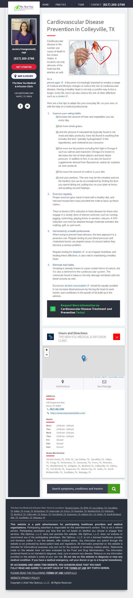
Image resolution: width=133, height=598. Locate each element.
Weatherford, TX (95, 511)
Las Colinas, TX (99, 507)
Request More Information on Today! (86, 308)
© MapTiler (104, 377)
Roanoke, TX (80, 511)
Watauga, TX (39, 517)
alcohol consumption (75, 285)
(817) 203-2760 (114, 4)
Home (45, 4)
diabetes (77, 251)
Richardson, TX (41, 511)
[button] (84, 358)
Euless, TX (46, 514)
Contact (96, 4)
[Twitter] (27, 105)
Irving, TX (28, 511)
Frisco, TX (68, 511)
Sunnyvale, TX (56, 511)
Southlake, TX (25, 517)
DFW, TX (87, 507)
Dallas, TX (18, 511)
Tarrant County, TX (74, 507)
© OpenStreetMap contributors (116, 377)
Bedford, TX (19, 514)
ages (57, 82)
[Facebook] (20, 105)
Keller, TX (101, 514)
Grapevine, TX (73, 514)
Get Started (24, 66)
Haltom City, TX (88, 514)
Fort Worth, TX (59, 514)
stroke (61, 96)
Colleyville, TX (33, 514)
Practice (60, 4)
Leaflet (98, 377)
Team (81, 4)
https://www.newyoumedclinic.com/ (67, 412)
